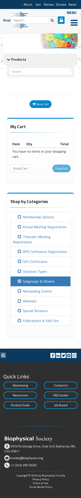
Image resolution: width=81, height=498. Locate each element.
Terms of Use (40, 483)
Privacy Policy (40, 479)
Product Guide (20, 405)
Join (38, 4)
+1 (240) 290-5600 (23, 465)
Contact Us (61, 385)
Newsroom (20, 395)
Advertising (20, 385)
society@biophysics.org (26, 458)
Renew (49, 4)
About (28, 4)
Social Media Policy (40, 487)
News (72, 4)
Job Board (61, 405)
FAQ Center (60, 395)
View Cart (42, 104)
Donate (61, 4)
